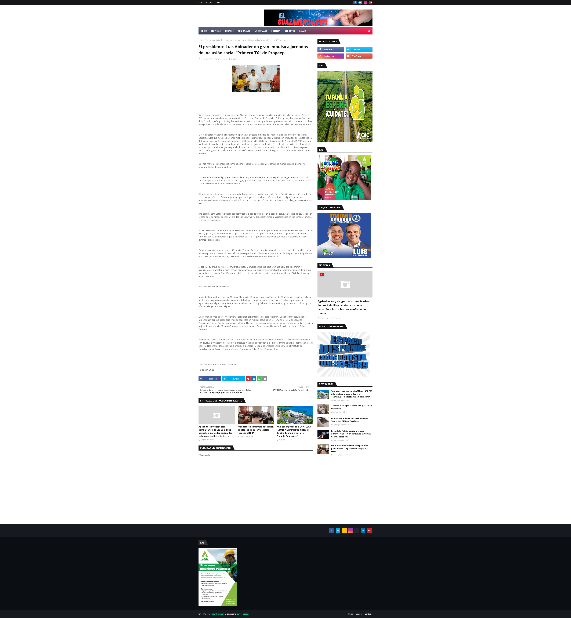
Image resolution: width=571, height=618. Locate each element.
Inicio (201, 2)
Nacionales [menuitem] (261, 31)
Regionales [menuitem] (244, 31)
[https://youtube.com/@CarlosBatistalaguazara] (356, 530)
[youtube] (359, 56)
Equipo (209, 2)
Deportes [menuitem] (290, 31)
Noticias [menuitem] (216, 31)
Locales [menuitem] (229, 31)
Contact (218, 2)
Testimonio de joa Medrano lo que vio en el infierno (351, 407)
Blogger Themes (216, 614)
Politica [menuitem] (275, 31)
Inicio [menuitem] (204, 31)
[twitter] (360, 2)
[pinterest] (370, 2)
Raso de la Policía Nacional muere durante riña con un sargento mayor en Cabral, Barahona (351, 434)
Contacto (368, 614)
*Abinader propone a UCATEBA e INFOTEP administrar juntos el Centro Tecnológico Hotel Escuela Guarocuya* (294, 431)
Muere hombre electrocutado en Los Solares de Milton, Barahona (349, 420)
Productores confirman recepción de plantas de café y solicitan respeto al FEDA (256, 429)
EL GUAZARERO (207, 59)
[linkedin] (363, 530)
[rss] (344, 530)
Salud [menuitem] (302, 31)
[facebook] (355, 2)
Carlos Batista (243, 614)
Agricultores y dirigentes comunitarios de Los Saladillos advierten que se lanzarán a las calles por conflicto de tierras (215, 431)
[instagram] (365, 2)
